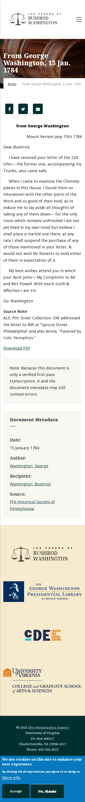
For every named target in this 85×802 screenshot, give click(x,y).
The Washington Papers (48, 727)
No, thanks (47, 791)
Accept (16, 791)
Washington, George (29, 465)
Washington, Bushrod (30, 484)
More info (11, 777)
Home (12, 84)
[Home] (36, 18)
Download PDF (17, 348)
